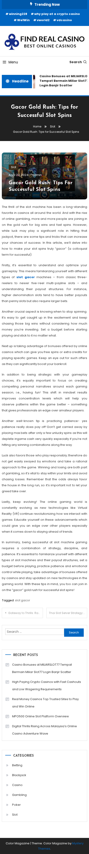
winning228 (18, 14)
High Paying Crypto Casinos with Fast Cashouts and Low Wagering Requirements (46, 685)
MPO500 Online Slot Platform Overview (40, 716)
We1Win (23, 20)
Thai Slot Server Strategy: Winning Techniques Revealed (68, 613)
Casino (17, 785)
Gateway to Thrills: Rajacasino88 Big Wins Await (25, 613)
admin (37, 175)
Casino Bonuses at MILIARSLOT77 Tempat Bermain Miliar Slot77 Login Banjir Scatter (42, 668)
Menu (13, 62)
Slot (13, 167)
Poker (16, 805)
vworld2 (43, 20)
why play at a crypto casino (57, 14)
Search (75, 62)
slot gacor (25, 277)
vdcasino (64, 20)
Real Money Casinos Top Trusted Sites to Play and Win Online (45, 703)
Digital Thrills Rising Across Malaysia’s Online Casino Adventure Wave (44, 730)
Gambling (19, 795)
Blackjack (19, 775)
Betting (17, 765)
